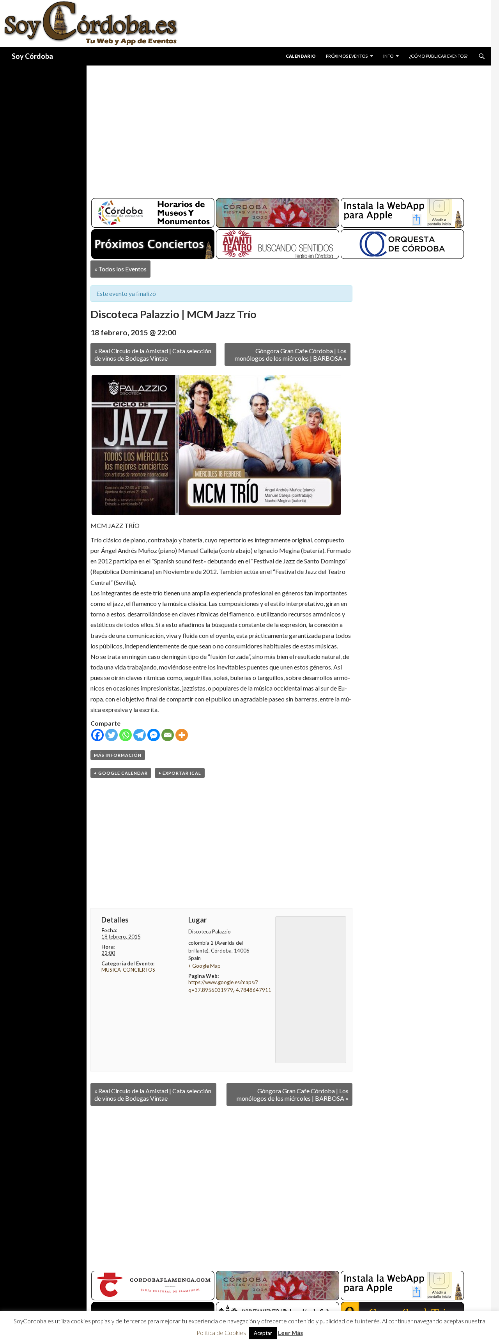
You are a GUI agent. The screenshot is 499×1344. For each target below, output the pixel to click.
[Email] (167, 735)
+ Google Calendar (121, 773)
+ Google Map (204, 966)
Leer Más (290, 1332)
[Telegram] (139, 735)
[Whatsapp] (125, 735)
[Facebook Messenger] (153, 735)
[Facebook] (97, 735)
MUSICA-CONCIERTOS (128, 970)
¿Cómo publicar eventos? (438, 55)
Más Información (118, 755)
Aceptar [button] (263, 1333)
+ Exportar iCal (179, 773)
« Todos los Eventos (120, 269)
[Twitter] (111, 735)
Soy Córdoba (32, 56)
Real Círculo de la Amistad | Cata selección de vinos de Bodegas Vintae (152, 354)
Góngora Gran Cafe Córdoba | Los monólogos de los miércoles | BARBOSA (291, 354)
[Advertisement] (281, 128)
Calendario (301, 55)
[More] (181, 735)
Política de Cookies (221, 1332)
